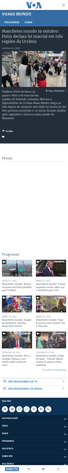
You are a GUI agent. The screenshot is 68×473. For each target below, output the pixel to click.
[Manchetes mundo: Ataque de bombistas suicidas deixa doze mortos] (17, 304)
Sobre (28, 22)
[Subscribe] (41, 409)
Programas (11, 22)
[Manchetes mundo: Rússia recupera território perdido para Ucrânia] (17, 268)
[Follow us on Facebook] (5, 409)
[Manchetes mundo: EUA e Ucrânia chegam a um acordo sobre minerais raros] (17, 340)
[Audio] (29, 469)
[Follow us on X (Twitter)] (27, 409)
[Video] (43, 469)
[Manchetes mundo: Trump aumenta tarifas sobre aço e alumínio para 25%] (51, 268)
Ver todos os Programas (54, 370)
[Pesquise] (58, 469)
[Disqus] (34, 201)
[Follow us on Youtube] (12, 409)
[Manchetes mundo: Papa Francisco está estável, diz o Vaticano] (51, 304)
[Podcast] (34, 409)
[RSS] (48, 409)
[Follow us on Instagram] (19, 409)
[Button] (7, 132)
